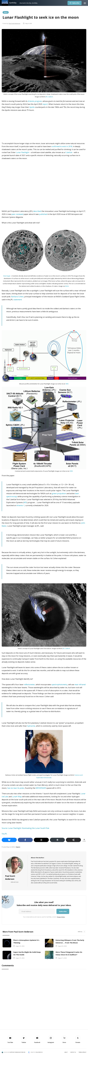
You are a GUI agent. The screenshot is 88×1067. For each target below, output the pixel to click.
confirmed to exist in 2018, (62, 146)
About (66, 1052)
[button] (85, 3)
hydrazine (31, 726)
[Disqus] (44, 999)
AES (25, 502)
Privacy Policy (61, 917)
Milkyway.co (39, 1052)
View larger (6, 276)
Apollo (32, 107)
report (45, 104)
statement (17, 299)
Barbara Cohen (17, 296)
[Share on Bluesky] (9, 840)
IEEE (67, 384)
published (43, 214)
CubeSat (68, 152)
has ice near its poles (15, 788)
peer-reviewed (17, 214)
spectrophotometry (59, 684)
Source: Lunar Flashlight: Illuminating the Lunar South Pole (25, 828)
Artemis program (35, 101)
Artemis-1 (20, 505)
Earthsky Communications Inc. (18, 1052)
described (37, 211)
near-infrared (80, 684)
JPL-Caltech (49, 97)
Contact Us (73, 1052)
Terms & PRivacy (82, 1052)
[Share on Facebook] (25, 840)
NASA (67, 286)
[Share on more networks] (73, 840)
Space (5, 12)
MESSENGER (41, 788)
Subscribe (75, 3)
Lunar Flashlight (22, 152)
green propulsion (59, 493)
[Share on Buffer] (57, 840)
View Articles (14, 882)
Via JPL (4, 834)
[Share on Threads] (41, 840)
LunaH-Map (17, 796)
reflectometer (29, 684)
